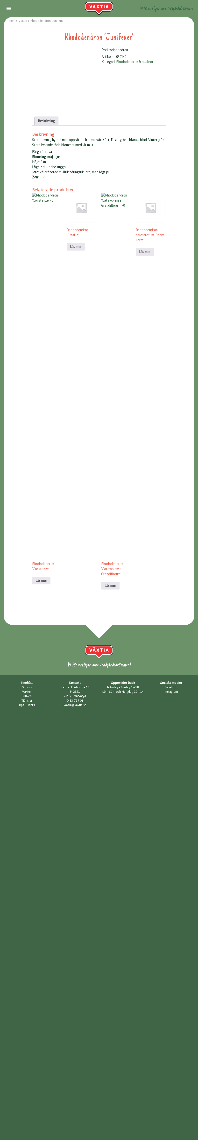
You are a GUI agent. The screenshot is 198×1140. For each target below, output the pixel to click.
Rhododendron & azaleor (134, 62)
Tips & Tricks (26, 705)
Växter (26, 691)
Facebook (171, 687)
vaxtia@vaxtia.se (75, 705)
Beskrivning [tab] (46, 121)
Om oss (27, 687)
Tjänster (26, 700)
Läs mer (41, 580)
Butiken (27, 696)
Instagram (171, 691)
